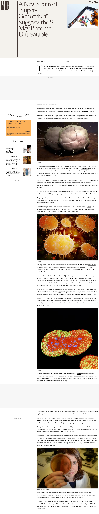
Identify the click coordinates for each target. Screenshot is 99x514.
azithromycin (73, 71)
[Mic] (5, 5)
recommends (73, 278)
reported (42, 292)
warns (89, 207)
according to (84, 111)
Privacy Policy (9, 134)
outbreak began (50, 66)
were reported (73, 180)
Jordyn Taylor (41, 61)
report (79, 373)
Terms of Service (26, 133)
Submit (27, 131)
